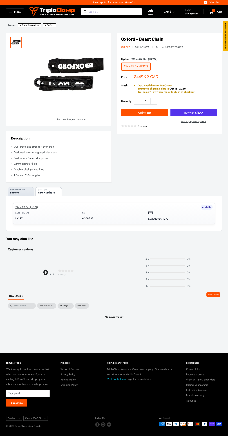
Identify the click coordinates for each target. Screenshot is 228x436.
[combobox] (111, 11)
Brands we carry (195, 395)
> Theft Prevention (29, 25)
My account (191, 13)
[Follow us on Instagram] (103, 424)
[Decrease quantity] (137, 101)
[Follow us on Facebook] (97, 424)
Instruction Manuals (196, 390)
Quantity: (126, 101)
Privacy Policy (67, 374)
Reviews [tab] (16, 296)
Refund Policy (68, 379)
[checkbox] (82, 306)
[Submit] (85, 11)
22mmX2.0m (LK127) (26, 207)
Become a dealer (195, 374)
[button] (167, 258)
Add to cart (144, 113)
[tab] (21, 191)
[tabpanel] (114, 327)
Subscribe (214, 2)
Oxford (125, 47)
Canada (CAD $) (33, 418)
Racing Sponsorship (197, 385)
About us (191, 400)
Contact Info (192, 369)
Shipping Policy (69, 385)
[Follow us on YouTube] (109, 424)
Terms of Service (69, 369)
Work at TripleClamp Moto (200, 379)
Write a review (213, 294)
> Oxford (49, 25)
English (11, 418)
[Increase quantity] (154, 101)
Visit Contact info (116, 379)
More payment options (193, 121)
